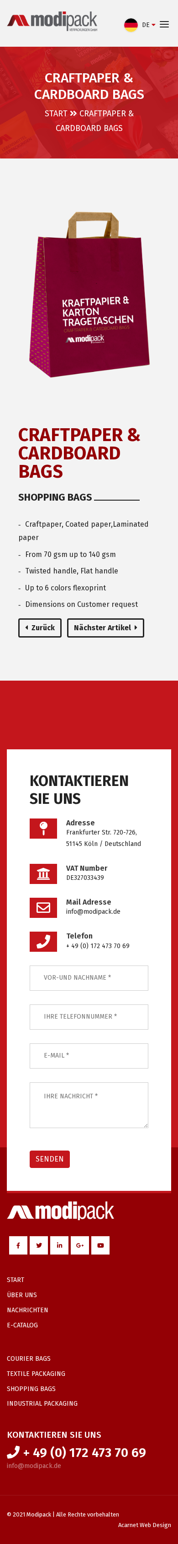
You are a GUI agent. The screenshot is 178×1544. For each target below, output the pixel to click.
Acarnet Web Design (144, 1525)
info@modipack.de (34, 1466)
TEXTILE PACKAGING (36, 1374)
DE (146, 25)
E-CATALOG (22, 1325)
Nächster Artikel (102, 627)
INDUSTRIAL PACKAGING (42, 1404)
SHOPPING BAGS (31, 1389)
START (56, 114)
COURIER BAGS (29, 1359)
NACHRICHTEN (27, 1310)
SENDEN (50, 1159)
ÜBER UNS (22, 1295)
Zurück (43, 627)
